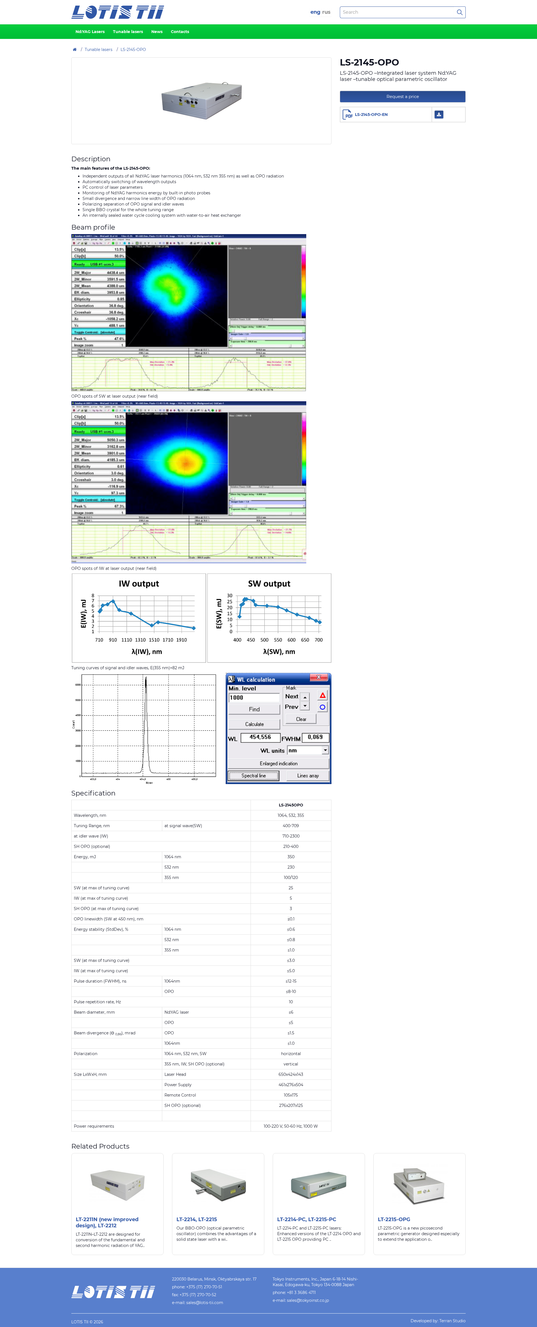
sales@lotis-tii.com (204, 1302)
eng (315, 12)
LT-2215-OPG (394, 1219)
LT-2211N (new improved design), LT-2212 (107, 1222)
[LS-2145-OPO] (201, 100)
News (156, 31)
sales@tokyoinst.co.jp (308, 1300)
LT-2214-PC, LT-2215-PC (306, 1219)
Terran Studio (452, 1320)
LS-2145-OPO (133, 49)
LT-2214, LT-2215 (196, 1219)
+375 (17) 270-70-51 (204, 1286)
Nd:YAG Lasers (90, 31)
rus (326, 12)
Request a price (403, 96)
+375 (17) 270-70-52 (198, 1294)
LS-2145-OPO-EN (371, 114)
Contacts (180, 31)
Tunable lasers (128, 31)
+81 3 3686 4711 (301, 1292)
